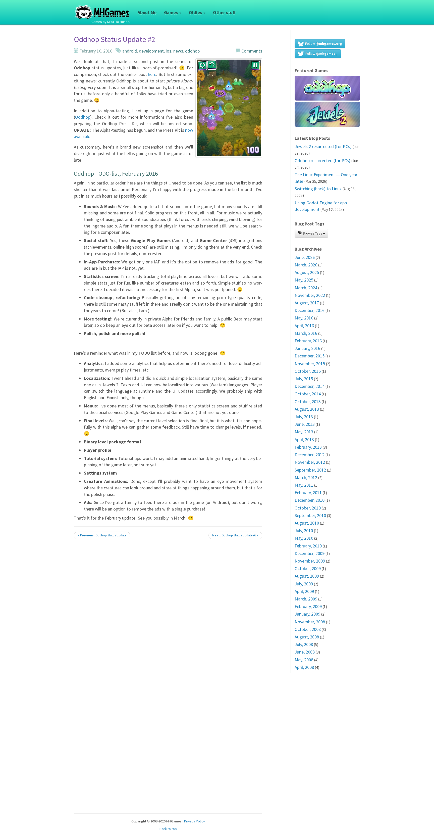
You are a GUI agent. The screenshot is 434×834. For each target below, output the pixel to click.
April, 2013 (304, 439)
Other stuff (224, 12)
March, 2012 (306, 477)
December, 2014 (309, 386)
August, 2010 (307, 523)
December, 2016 (309, 310)
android (129, 51)
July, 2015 (304, 379)
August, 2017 (307, 303)
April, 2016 (304, 326)
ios (168, 51)
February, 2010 (308, 546)
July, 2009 (304, 584)
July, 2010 (304, 530)
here (152, 74)
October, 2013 (308, 401)
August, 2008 (307, 637)
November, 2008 (310, 622)
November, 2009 (310, 561)
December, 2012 (309, 454)
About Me (147, 12)
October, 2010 (308, 508)
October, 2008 (308, 629)
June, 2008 (305, 652)
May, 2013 (304, 432)
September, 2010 (310, 515)
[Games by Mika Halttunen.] (102, 6)
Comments (251, 51)
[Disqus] (168, 613)
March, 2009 (306, 599)
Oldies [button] (196, 12)
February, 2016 (308, 341)
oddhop (192, 51)
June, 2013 (305, 424)
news (178, 51)
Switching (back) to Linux (318, 189)
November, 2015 (310, 363)
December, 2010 (309, 500)
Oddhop (82, 117)
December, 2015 (309, 356)
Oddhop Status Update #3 (235, 535)
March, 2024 (306, 288)
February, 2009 (308, 606)
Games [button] (171, 12)
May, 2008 (304, 660)
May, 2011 (304, 485)
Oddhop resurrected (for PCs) (322, 160)
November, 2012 (310, 462)
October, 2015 (308, 371)
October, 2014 (308, 394)
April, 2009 (304, 591)
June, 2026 (305, 257)
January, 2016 (307, 348)
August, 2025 (307, 272)
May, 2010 (304, 538)
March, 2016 (306, 333)
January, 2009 (307, 614)
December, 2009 (309, 553)
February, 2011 (308, 492)
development (151, 51)
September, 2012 (310, 470)
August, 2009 (307, 576)
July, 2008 (304, 644)
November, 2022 (310, 295)
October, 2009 (308, 568)
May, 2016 (304, 318)
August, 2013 (307, 409)
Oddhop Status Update (102, 535)
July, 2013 (304, 417)
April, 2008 (304, 667)
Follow (323, 43)
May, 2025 (304, 280)
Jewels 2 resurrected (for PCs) (323, 146)
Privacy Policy (194, 821)
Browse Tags (312, 233)
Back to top (168, 828)
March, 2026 (306, 265)
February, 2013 (308, 447)
